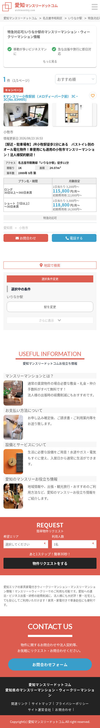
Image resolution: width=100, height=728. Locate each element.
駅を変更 (50, 307)
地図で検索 (52, 265)
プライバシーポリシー (72, 703)
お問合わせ (28, 238)
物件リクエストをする (50, 563)
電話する (76, 238)
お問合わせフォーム (49, 664)
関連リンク (19, 703)
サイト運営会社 (39, 709)
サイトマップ (42, 703)
